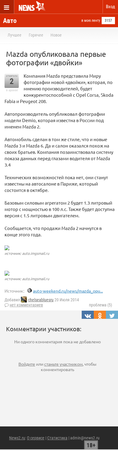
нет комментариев (26, 305)
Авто (10, 20)
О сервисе (35, 437)
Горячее (36, 35)
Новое (56, 35)
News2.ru (17, 437)
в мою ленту (90, 20)
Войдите (26, 364)
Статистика (57, 437)
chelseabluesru (41, 299)
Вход (110, 6)
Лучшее (14, 35)
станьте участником (63, 364)
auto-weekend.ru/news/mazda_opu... (68, 290)
